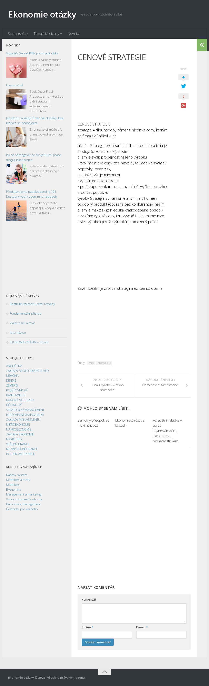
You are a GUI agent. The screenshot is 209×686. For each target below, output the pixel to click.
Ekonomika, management (23, 504)
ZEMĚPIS (12, 385)
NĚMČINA (12, 375)
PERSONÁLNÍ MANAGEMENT (25, 415)
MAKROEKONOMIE (18, 429)
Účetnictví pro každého (22, 509)
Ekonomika (13, 489)
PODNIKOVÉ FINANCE (20, 454)
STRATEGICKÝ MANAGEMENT (25, 410)
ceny (91, 363)
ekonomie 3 (104, 363)
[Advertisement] (124, 92)
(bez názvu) (18, 332)
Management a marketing (23, 494)
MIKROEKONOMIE (18, 424)
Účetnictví (12, 484)
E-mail (142, 627)
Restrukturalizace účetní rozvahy (32, 304)
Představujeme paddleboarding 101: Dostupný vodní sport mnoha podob (31, 193)
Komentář (89, 599)
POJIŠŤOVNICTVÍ (17, 390)
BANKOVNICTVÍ (16, 395)
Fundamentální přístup (25, 313)
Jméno (87, 627)
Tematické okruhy (46, 33)
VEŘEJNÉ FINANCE (18, 444)
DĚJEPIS (11, 380)
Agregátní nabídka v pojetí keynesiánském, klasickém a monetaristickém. (167, 430)
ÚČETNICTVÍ (13, 405)
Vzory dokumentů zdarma (24, 499)
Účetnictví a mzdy (18, 480)
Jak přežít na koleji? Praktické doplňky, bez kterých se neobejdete (34, 120)
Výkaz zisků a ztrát (22, 323)
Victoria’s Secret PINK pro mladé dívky (32, 53)
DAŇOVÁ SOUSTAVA (20, 400)
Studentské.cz (18, 33)
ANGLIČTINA (14, 366)
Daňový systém (16, 475)
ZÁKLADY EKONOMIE (20, 434)
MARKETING (14, 439)
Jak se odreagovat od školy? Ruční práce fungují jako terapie (33, 157)
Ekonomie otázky (42, 14)
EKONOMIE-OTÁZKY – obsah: (29, 342)
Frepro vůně (14, 85)
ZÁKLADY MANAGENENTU (23, 419)
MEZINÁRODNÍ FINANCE (22, 449)
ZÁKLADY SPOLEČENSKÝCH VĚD (27, 371)
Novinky (73, 33)
